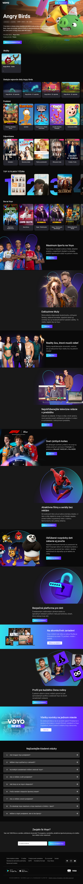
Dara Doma (26, 227)
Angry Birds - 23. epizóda (70, 94)
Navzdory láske (26, 162)
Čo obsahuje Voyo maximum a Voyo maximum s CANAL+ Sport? (30, 806)
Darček (57, 858)
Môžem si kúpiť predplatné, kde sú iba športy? (24, 813)
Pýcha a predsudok (41, 162)
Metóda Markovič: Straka (72, 227)
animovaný (6, 21)
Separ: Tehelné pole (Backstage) (57, 227)
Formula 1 (69, 447)
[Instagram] (71, 861)
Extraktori (10, 162)
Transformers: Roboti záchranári (41, 127)
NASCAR (63, 449)
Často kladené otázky (12, 858)
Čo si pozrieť (48, 858)
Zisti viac (47, 326)
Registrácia (62, 3)
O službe (23, 858)
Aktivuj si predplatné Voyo (12, 42)
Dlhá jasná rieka (57, 162)
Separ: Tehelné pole (41, 227)
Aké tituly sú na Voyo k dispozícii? (20, 784)
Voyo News (50, 861)
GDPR (30, 861)
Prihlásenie (75, 3)
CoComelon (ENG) (72, 127)
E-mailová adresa (24, 843)
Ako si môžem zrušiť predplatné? (19, 777)
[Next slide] (80, 90)
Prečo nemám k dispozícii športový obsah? (23, 791)
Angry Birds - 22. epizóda (51, 94)
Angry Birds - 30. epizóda (12, 94)
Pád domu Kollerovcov (10, 227)
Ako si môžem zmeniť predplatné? (20, 799)
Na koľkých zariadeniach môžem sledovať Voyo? (25, 769)
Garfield (26, 127)
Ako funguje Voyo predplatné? (18, 755)
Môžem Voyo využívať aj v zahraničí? (21, 762)
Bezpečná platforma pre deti (47, 608)
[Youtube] (75, 861)
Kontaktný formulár (39, 861)
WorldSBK (72, 449)
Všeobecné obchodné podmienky (16, 861)
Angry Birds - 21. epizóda (32, 94)
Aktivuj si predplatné (49, 525)
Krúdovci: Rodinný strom (10, 127)
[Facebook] (67, 861)
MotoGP (56, 449)
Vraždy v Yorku (72, 162)
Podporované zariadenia (36, 858)
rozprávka (13, 21)
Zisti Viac (51, 258)
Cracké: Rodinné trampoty (57, 127)
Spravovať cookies (11, 863)
